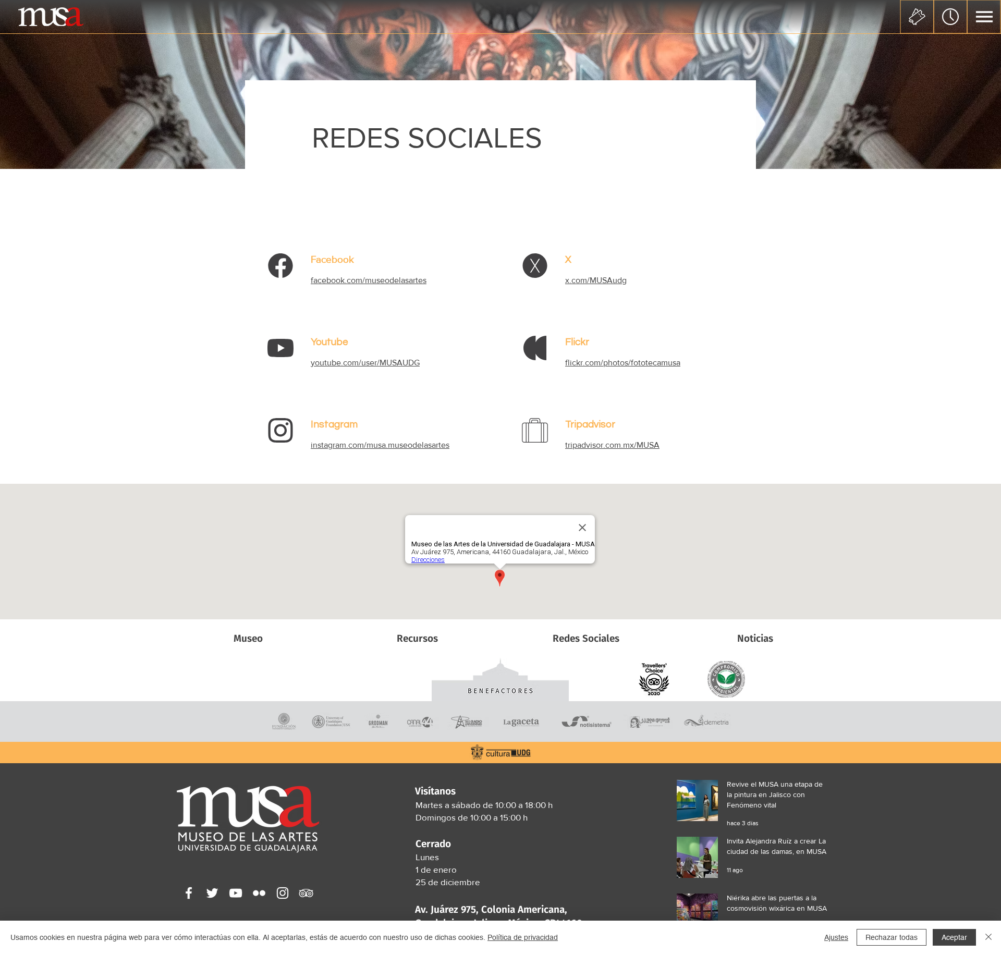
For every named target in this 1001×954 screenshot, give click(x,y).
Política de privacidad (522, 937)
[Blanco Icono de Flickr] (259, 893)
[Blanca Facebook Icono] (189, 893)
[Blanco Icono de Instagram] (282, 893)
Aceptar (954, 937)
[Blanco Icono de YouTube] (235, 893)
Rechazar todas (891, 937)
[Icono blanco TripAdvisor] (306, 893)
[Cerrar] (988, 937)
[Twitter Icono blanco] (212, 893)
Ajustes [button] (836, 937)
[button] (984, 16)
